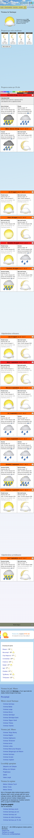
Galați (4, 665)
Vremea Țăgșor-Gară (10, 720)
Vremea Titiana (8, 723)
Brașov (5, 649)
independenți (21, 798)
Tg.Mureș (6, 674)
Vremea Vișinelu (8, 726)
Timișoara (6, 677)
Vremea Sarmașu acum (10, 809)
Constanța (6, 659)
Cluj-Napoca (7, 655)
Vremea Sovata (8, 757)
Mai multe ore (6, 46)
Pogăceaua (6, 772)
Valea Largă (7, 777)
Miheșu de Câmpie (9, 769)
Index (2, 7)
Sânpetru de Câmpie (10, 766)
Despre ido (5, 830)
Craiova (5, 662)
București (6, 652)
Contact (21, 7)
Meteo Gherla (7, 789)
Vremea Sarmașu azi (10, 814)
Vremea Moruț (7, 712)
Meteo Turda (7, 787)
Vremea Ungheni (8, 760)
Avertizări (15, 7)
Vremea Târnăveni (9, 741)
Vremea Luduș (7, 746)
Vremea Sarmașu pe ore (11, 812)
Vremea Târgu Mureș (10, 732)
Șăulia (5, 775)
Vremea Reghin (8, 735)
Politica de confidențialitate (11, 834)
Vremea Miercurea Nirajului (12, 749)
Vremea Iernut (7, 743)
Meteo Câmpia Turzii (10, 784)
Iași (4, 668)
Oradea (5, 671)
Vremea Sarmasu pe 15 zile (12, 820)
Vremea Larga (7, 709)
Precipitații (5, 696)
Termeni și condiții (8, 832)
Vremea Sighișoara (9, 738)
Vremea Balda (7, 707)
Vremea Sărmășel (9, 715)
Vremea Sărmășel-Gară (10, 717)
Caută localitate (8, 7)
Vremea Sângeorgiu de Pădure (13, 751)
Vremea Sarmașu (8, 704)
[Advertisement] (17, 66)
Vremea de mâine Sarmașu (12, 817)
